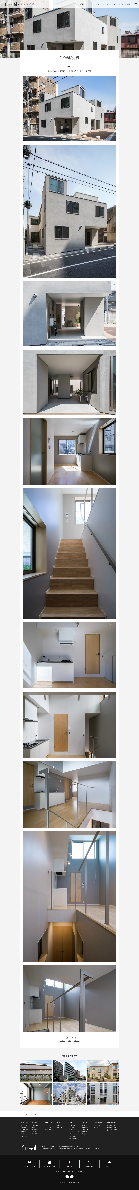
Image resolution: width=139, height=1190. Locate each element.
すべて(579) (72, 1125)
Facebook (62, 1041)
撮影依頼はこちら (126, 4)
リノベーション (74, 1131)
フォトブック (90, 4)
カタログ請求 (69, 1166)
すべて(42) (84, 1125)
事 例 (102, 4)
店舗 (71, 1134)
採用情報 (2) (85, 1127)
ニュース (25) (85, 1129)
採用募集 (96, 1127)
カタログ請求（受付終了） (112, 1130)
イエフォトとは (74, 4)
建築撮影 (82, 4)
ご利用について (79, 1171)
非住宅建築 (34, 1129)
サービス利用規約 (24, 1136)
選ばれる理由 (23, 1127)
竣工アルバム (48, 1127)
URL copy (76, 1041)
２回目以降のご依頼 (111, 1127)
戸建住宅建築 (35, 1125)
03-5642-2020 (89, 1166)
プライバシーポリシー (68, 1171)
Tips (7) (84, 1134)
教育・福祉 (73, 1136)
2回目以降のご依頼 (49, 1166)
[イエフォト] (30, 1147)
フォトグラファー (24, 1129)
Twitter (69, 1041)
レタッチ (34, 1131)
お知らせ (108, 4)
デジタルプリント (49, 1129)
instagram (72, 1177)
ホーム (20, 1114)
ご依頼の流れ (23, 1131)
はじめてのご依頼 (111, 1125)
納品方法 (22, 1134)
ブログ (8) (84, 1131)
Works (26, 1114)
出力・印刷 (34, 1134)
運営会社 (58, 1171)
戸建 (72, 1127)
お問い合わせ (116, 4)
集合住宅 (34, 1127)
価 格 (97, 4)
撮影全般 (59, 1125)
